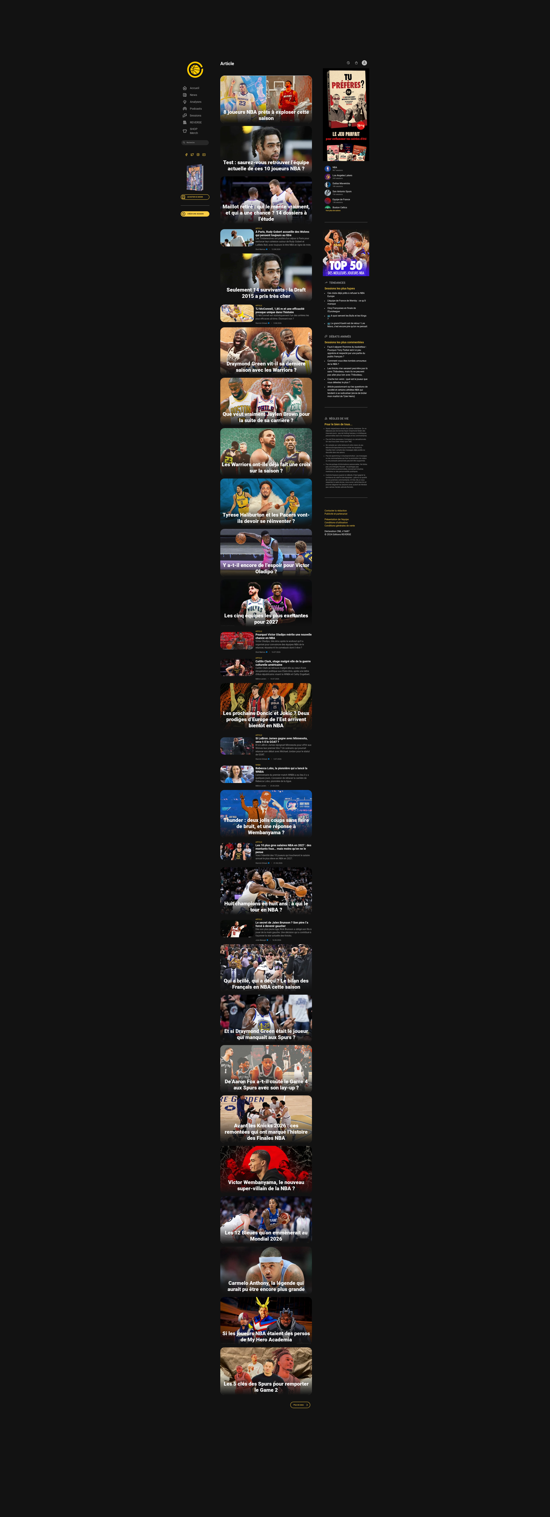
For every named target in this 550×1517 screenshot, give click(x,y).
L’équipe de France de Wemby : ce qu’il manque (346, 302)
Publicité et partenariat (336, 513)
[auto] (348, 62)
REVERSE (196, 122)
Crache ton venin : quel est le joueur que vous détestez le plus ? (347, 381)
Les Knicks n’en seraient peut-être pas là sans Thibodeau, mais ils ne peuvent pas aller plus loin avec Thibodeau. (347, 371)
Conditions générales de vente (340, 525)
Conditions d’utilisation (336, 522)
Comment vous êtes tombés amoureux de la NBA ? (346, 362)
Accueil (194, 88)
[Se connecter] (364, 62)
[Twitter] (192, 155)
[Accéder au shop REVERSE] (356, 62)
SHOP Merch (194, 131)
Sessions (195, 115)
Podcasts (196, 108)
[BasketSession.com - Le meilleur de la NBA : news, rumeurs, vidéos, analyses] (195, 69)
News (193, 95)
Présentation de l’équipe (337, 519)
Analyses (195, 101)
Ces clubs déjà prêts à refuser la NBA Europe (346, 295)
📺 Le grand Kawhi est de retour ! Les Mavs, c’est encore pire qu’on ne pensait (347, 325)
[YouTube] (204, 155)
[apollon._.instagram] (198, 155)
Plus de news (298, 1405)
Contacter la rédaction (336, 510)
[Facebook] (186, 155)
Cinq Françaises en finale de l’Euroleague (341, 310)
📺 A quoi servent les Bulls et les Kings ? (346, 317)
